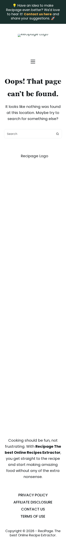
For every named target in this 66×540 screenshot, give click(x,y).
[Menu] (33, 61)
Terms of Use (33, 516)
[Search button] (57, 133)
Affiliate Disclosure (32, 502)
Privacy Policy (33, 495)
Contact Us (33, 509)
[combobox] (28, 133)
